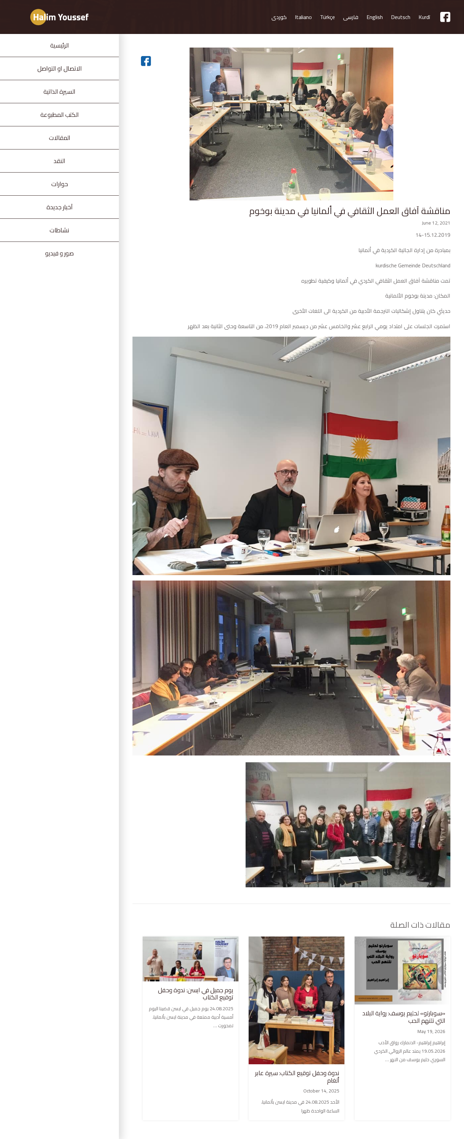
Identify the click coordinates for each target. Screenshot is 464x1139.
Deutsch (400, 17)
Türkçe (327, 17)
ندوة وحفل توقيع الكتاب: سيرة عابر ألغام (297, 1076)
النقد (59, 160)
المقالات (59, 137)
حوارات (59, 184)
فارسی (350, 17)
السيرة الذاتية (59, 91)
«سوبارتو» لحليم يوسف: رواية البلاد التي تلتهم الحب (403, 1017)
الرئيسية (59, 45)
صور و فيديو (59, 253)
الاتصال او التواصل (59, 68)
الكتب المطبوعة (59, 114)
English (375, 17)
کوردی (279, 17)
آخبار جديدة (60, 207)
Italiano (303, 17)
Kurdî (424, 17)
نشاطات (59, 230)
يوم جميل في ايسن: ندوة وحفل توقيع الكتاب (195, 993)
